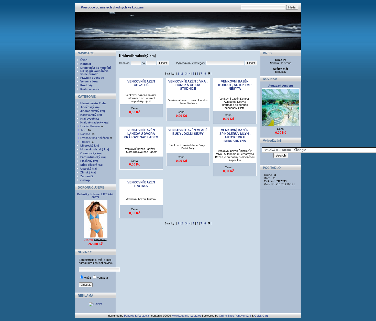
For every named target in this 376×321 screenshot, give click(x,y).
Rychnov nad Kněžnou (94, 137)
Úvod (83, 59)
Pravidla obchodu (92, 77)
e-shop (85, 180)
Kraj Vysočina (89, 118)
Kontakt (85, 63)
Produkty (86, 85)
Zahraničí (86, 176)
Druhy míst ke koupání (95, 67)
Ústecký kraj (88, 168)
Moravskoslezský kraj (94, 149)
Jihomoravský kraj (92, 110)
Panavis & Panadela (137, 315)
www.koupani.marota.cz (186, 315)
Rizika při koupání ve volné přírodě (94, 72)
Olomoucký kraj (91, 153)
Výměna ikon (89, 81)
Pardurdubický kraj (93, 157)
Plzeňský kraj (89, 160)
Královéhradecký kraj (94, 122)
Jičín (83, 130)
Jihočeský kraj (89, 107)
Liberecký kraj (89, 145)
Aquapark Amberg (280, 85)
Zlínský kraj (88, 172)
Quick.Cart (261, 315)
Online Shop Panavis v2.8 (235, 315)
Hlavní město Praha (93, 103)
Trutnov (85, 141)
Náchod (85, 134)
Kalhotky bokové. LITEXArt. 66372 (95, 196)
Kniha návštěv (89, 89)
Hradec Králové (90, 126)
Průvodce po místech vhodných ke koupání (112, 7)
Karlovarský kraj (91, 114)
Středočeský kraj (91, 164)
